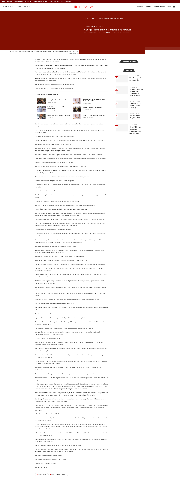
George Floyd (42, 474)
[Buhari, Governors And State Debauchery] (41, 109)
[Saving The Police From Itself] (41, 101)
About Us (9, 1)
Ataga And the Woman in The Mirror (58, 115)
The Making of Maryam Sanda (134, 117)
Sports (148, 7)
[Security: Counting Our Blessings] (77, 116)
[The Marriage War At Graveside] (122, 78)
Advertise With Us (18, 1)
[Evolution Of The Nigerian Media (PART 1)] (122, 104)
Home (3, 1)
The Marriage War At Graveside (135, 79)
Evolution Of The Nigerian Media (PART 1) (135, 106)
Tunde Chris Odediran (93, 33)
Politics (27, 7)
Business (140, 7)
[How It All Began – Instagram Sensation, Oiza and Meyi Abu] (122, 127)
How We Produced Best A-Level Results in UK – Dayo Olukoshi (136, 92)
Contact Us (28, 1)
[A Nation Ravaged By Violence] (77, 109)
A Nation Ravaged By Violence (92, 107)
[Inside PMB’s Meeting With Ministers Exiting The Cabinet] (77, 101)
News (19, 7)
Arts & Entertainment (162, 7)
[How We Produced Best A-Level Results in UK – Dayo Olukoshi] (122, 90)
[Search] (177, 7)
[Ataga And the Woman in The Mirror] (41, 116)
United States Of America (58, 474)
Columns (93, 18)
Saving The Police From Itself (56, 100)
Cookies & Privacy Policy (40, 1)
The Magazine (8, 7)
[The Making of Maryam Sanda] (122, 116)
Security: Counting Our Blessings (94, 115)
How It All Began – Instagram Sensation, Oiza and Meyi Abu (135, 130)
